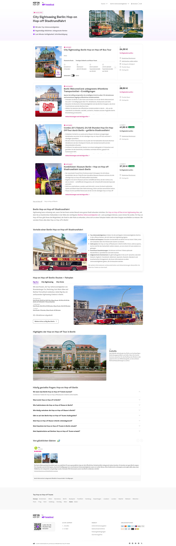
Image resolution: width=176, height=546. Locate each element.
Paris (34, 502)
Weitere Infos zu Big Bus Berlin (45, 321)
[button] (104, 4)
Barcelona (57, 499)
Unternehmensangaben (99, 526)
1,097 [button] (70, 164)
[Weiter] (141, 440)
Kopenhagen (97, 499)
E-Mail (66, 529)
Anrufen (66, 526)
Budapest (72, 499)
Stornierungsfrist (97, 534)
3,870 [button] (70, 86)
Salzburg (51, 502)
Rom (45, 502)
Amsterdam (42, 499)
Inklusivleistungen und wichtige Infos (76, 116)
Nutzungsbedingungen (99, 532)
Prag (39, 502)
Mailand (127, 499)
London (113, 499)
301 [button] (69, 47)
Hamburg (88, 499)
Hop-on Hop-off (37, 201)
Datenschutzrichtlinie (98, 529)
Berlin (65, 499)
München (135, 499)
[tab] (68, 60)
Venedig (59, 502)
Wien (65, 502)
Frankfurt (80, 499)
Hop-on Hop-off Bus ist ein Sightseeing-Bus (123, 212)
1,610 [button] (70, 125)
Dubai (76, 502)
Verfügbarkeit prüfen (126, 53)
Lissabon (106, 499)
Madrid (121, 499)
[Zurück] (137, 440)
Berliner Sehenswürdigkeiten (88, 215)
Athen (50, 499)
